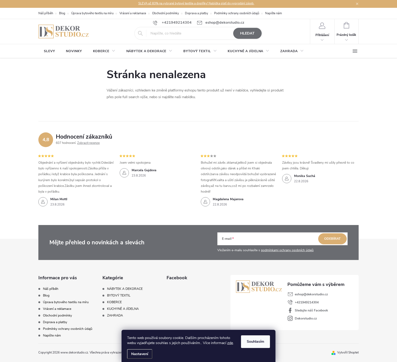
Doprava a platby (196, 13)
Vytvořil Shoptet (348, 353)
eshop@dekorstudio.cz (311, 294)
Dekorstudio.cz (306, 318)
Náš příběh (45, 13)
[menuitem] (49, 51)
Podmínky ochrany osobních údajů (236, 13)
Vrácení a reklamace (132, 13)
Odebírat (332, 239)
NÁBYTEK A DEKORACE (125, 289)
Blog (62, 13)
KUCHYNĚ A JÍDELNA (123, 309)
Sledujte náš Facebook (311, 310)
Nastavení (139, 353)
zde (230, 342)
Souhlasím (255, 341)
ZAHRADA (115, 315)
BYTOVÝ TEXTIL (118, 295)
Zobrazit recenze (88, 143)
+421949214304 (307, 302)
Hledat (247, 33)
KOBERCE (114, 302)
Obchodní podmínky (165, 13)
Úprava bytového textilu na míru (92, 13)
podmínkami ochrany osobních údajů (287, 250)
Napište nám (273, 13)
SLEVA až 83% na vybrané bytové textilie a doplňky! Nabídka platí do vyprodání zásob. (196, 3)
